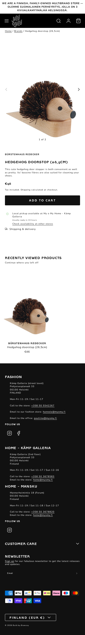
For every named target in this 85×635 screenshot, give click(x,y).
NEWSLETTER (17, 556)
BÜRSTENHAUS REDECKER (22, 154)
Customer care (21, 543)
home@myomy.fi (43, 479)
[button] (7, 21)
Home (8, 31)
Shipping (26, 189)
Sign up (9, 561)
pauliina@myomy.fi (45, 418)
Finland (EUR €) (27, 617)
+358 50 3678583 (42, 476)
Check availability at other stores (32, 223)
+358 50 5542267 (42, 405)
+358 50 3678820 (42, 511)
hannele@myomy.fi (54, 411)
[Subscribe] (77, 573)
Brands (18, 31)
